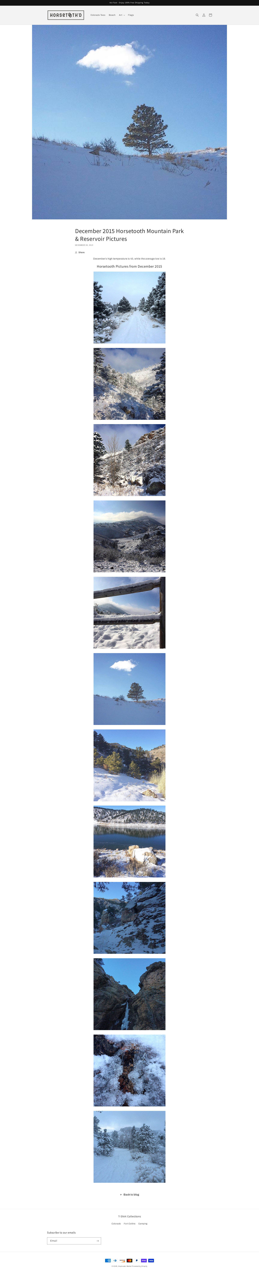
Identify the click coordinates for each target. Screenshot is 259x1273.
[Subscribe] (97, 1240)
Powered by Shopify (139, 1266)
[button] (121, 15)
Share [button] (82, 252)
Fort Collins (129, 1224)
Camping (142, 1224)
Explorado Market (125, 1266)
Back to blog (131, 1194)
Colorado (116, 1224)
